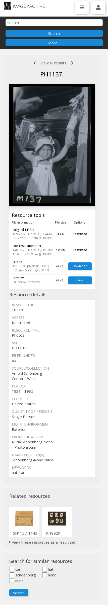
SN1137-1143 (25, 533)
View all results (53, 62)
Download (80, 266)
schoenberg (25, 574)
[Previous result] (35, 63)
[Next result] (71, 63)
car (17, 569)
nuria (19, 580)
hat (50, 569)
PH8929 (53, 533)
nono (52, 574)
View (80, 280)
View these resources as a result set (43, 542)
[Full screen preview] (52, 145)
